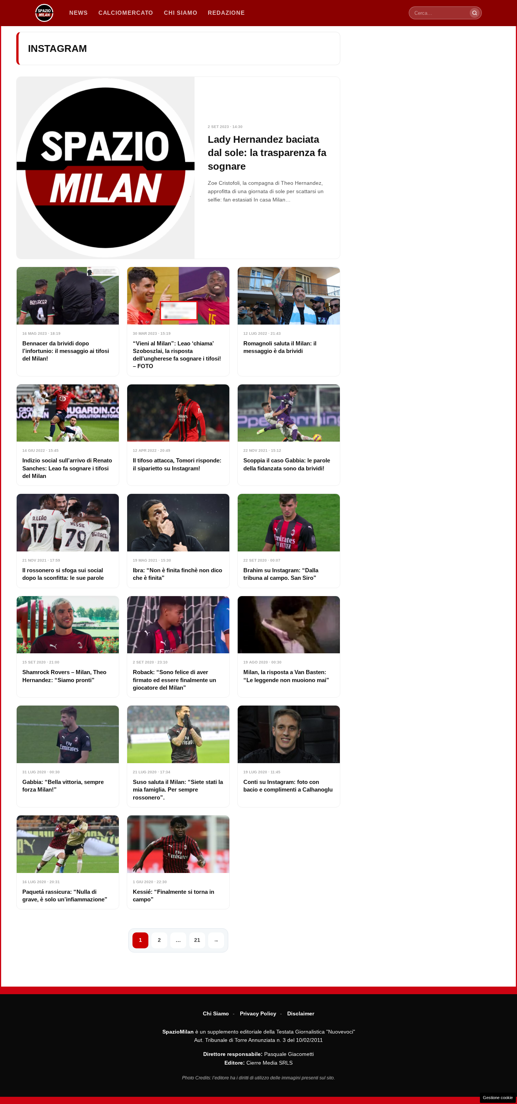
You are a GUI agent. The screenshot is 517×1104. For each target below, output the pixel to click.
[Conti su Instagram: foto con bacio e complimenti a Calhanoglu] (289, 756)
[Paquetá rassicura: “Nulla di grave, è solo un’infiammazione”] (68, 862)
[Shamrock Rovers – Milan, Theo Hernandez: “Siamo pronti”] (68, 647)
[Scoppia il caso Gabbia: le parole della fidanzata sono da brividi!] (289, 435)
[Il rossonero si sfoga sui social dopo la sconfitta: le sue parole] (68, 540)
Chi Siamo (216, 1013)
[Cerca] (475, 13)
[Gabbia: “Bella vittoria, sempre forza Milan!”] (68, 756)
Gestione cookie (498, 1097)
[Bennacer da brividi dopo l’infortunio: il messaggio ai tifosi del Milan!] (68, 321)
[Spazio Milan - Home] (44, 13)
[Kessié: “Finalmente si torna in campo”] (178, 862)
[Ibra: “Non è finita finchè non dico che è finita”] (178, 540)
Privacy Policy (258, 1013)
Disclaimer (300, 1013)
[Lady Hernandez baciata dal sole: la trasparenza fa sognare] (178, 167)
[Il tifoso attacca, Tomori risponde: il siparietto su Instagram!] (178, 435)
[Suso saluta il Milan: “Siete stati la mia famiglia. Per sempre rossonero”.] (178, 756)
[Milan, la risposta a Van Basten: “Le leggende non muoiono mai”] (289, 647)
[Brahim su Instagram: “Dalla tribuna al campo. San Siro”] (289, 540)
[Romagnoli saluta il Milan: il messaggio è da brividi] (289, 321)
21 (197, 940)
